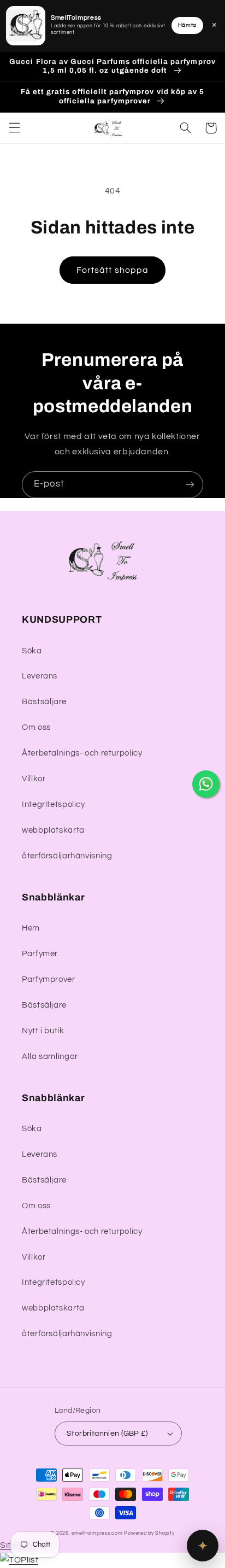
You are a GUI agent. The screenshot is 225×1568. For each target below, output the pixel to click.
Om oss (36, 727)
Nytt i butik (43, 1031)
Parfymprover (48, 979)
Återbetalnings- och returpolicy (82, 753)
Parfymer (40, 954)
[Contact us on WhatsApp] (206, 784)
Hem (31, 928)
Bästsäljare (44, 702)
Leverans (39, 676)
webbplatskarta (53, 830)
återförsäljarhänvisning (67, 856)
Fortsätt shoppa (112, 270)
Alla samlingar (50, 1056)
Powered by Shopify (149, 1533)
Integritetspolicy (53, 804)
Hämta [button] (187, 25)
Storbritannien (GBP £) (107, 1433)
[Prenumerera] (190, 484)
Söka (32, 651)
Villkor (33, 779)
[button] (14, 128)
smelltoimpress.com (97, 1533)
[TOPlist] (19, 1559)
